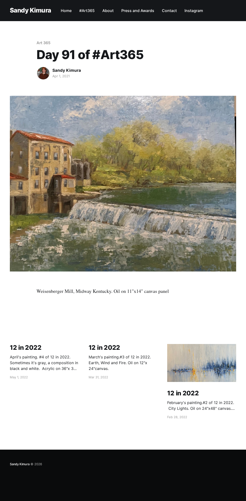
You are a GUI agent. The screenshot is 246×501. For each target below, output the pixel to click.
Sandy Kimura (30, 10)
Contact (169, 10)
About (108, 10)
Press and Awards (137, 10)
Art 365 (43, 42)
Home (66, 10)
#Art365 (87, 10)
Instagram (193, 10)
